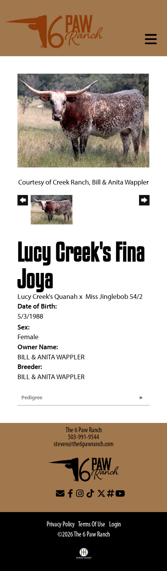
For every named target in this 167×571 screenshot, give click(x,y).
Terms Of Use (91, 524)
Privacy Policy (61, 524)
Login (115, 524)
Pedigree (31, 397)
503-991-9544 (83, 437)
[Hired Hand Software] (83, 557)
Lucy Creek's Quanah (47, 296)
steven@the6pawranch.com (83, 444)
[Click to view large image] (83, 119)
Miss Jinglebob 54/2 (114, 296)
